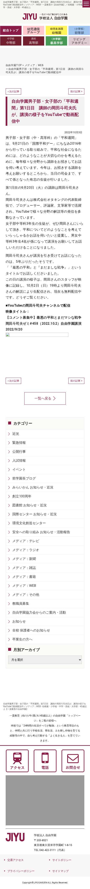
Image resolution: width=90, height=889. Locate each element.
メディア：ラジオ (25, 550)
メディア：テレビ (25, 541)
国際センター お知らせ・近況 (34, 514)
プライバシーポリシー (21, 871)
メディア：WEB (24, 586)
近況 (15, 434)
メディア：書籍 (24, 577)
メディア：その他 (25, 595)
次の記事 (14, 91)
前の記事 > (76, 91)
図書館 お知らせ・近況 (29, 505)
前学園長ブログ (24, 478)
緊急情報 (19, 443)
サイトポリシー (61, 860)
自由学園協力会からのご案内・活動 (39, 612)
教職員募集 (20, 603)
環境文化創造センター (29, 523)
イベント (19, 469)
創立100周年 (21, 496)
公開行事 (19, 452)
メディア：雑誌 (24, 568)
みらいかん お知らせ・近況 (32, 487)
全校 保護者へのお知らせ (31, 630)
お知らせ (19, 621)
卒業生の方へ (22, 639)
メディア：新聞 (24, 559)
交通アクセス (15, 860)
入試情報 (19, 460)
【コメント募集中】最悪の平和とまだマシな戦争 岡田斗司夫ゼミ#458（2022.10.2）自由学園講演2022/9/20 (45, 324)
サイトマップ (60, 871)
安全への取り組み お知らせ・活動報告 (41, 532)
